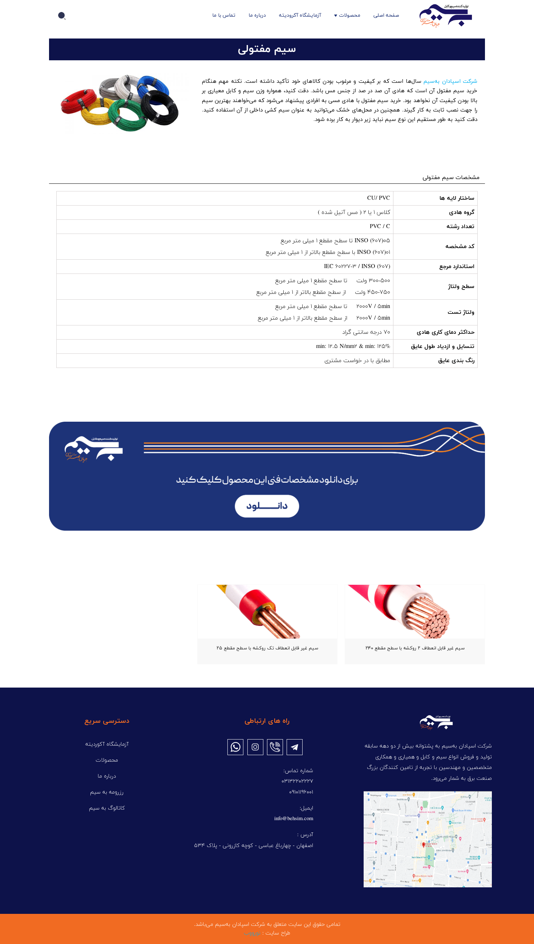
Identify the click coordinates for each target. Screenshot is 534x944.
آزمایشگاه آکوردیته (107, 744)
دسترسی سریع (106, 721)
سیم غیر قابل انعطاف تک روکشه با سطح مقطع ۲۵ (267, 648)
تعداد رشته (460, 227)
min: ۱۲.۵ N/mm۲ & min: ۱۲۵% (353, 347)
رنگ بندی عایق (456, 361)
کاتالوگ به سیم (107, 808)
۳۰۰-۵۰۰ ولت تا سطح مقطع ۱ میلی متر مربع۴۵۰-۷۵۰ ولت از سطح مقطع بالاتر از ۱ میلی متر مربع (323, 286)
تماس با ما (223, 15)
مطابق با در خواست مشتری (357, 361)
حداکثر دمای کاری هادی (445, 332)
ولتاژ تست (461, 312)
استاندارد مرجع (456, 267)
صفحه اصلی (386, 15)
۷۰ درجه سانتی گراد (366, 332)
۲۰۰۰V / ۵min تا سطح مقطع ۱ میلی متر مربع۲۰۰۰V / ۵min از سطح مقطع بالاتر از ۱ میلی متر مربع (324, 312)
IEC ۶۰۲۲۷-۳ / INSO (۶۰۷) (356, 267)
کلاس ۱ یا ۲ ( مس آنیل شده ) (354, 212)
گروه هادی (461, 212)
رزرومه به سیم (107, 792)
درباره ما (257, 15)
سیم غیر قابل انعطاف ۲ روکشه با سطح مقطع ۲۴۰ (415, 648)
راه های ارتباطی (267, 721)
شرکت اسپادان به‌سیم (450, 81)
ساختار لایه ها (457, 198)
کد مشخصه (459, 247)
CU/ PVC (378, 198)
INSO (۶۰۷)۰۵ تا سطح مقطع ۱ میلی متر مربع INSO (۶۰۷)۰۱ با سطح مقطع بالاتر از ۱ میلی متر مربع (328, 246)
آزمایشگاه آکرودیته (300, 15)
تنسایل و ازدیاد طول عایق (442, 347)
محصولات (349, 15)
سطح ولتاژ (461, 287)
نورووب (252, 933)
